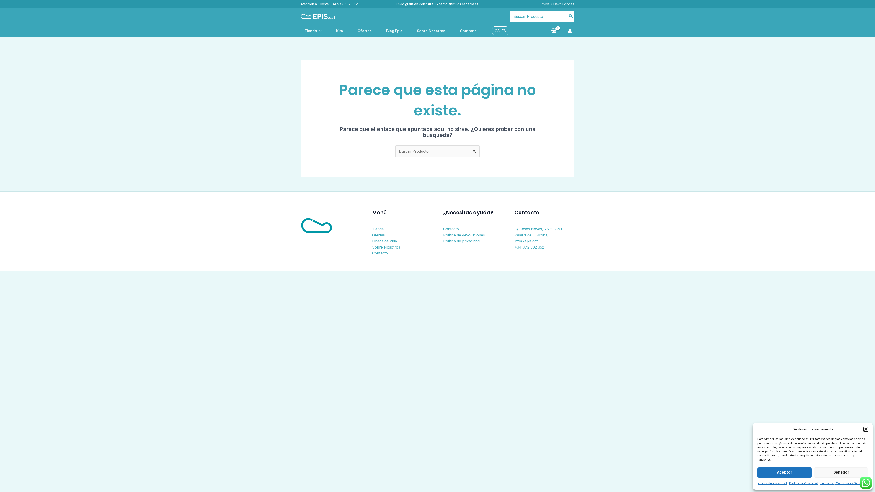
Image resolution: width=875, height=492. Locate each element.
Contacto (468, 30)
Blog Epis (394, 30)
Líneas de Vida (384, 241)
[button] (866, 429)
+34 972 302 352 (529, 247)
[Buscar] (571, 16)
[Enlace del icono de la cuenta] (571, 31)
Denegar (841, 472)
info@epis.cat (526, 241)
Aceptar (784, 472)
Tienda (310, 30)
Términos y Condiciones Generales (844, 483)
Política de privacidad (461, 241)
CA (497, 30)
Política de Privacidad (772, 483)
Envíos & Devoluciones (557, 4)
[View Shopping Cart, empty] (553, 30)
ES (504, 30)
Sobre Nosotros (431, 30)
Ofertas (365, 30)
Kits (339, 30)
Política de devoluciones (464, 235)
